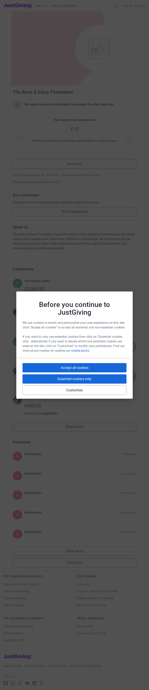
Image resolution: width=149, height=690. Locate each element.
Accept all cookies (74, 368)
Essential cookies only (74, 379)
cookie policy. (80, 350)
